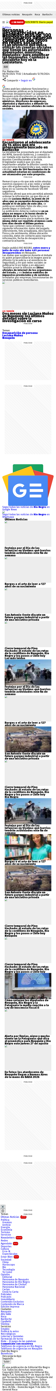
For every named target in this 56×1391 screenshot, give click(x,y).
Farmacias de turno (12, 1339)
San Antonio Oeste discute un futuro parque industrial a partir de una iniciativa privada (27, 617)
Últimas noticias (11, 14)
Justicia (6, 1225)
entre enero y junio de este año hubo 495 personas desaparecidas (26, 250)
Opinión (5, 1274)
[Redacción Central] (5, 64)
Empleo (5, 1329)
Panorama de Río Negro (16, 1282)
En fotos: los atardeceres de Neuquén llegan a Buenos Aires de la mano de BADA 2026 (26, 1074)
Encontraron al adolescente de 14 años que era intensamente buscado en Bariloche (26, 146)
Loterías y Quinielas (12, 1336)
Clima (5, 1262)
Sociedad (6, 1260)
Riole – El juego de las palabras (18, 1341)
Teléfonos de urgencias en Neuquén (21, 1348)
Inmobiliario (8, 1299)
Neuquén (27, 14)
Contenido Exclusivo (12, 1302)
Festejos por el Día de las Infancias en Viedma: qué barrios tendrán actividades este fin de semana (28, 551)
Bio (4, 1267)
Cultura (5, 1249)
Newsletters (11, 1237)
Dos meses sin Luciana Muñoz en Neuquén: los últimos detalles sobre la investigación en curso (28, 317)
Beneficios (7, 1353)
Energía (5, 1227)
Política (6, 27)
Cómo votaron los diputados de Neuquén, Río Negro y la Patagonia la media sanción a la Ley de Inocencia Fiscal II (27, 1004)
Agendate (9, 1243)
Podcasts (6, 1297)
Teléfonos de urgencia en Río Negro (21, 1346)
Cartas (6, 1289)
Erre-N (6, 1251)
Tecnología (8, 1269)
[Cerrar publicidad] (3, 1207)
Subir (7, 1361)
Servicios (6, 1235)
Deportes (6, 1246)
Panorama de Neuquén (15, 1279)
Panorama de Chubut (14, 1284)
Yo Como (7, 1272)
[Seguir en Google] (3, 86)
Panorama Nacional (13, 1287)
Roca (37, 14)
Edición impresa (10, 1306)
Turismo (5, 1232)
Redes (4, 1240)
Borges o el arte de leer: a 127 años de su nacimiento (25, 585)
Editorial (7, 1277)
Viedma (5, 1324)
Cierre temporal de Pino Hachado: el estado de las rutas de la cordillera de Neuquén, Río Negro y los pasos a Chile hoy (27, 652)
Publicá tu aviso (10, 1331)
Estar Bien (9, 1256)
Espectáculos (9, 1254)
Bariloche (47, 14)
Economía (6, 1230)
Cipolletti (6, 1321)
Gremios (7, 1222)
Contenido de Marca (12, 1304)
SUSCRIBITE (39, 22)
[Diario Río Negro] (7, 22)
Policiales (6, 1294)
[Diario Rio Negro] (3, 1364)
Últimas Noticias (13, 1216)
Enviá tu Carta (10, 1292)
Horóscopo (8, 1264)
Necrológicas (8, 1334)
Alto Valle (6, 1314)
